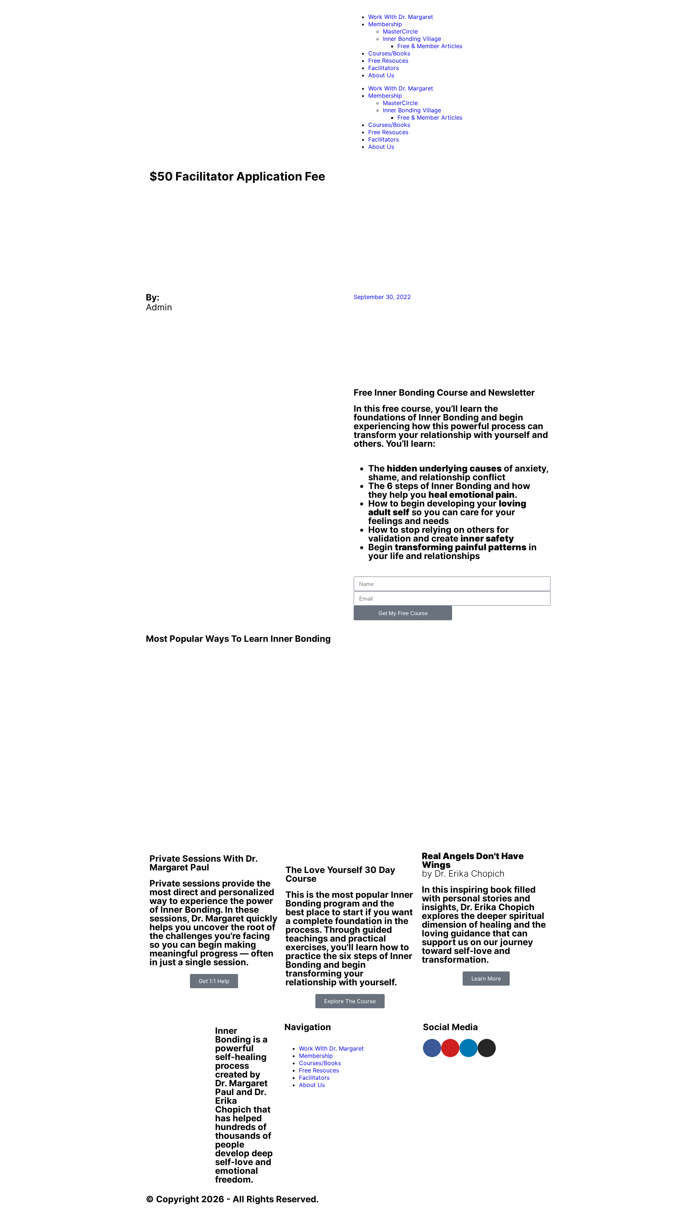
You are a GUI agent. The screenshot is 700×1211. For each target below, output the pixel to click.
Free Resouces (388, 60)
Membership (385, 24)
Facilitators (383, 67)
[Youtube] (450, 1048)
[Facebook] (432, 1048)
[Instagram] (487, 1048)
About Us (381, 75)
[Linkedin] (468, 1048)
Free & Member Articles (429, 46)
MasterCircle (400, 31)
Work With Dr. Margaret (400, 16)
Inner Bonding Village (412, 38)
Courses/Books (389, 53)
